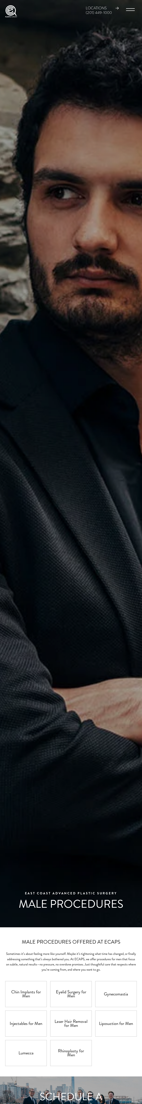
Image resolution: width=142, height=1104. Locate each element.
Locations (96, 8)
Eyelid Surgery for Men (71, 994)
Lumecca (26, 1053)
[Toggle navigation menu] (130, 10)
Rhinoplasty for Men (71, 1053)
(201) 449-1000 (99, 12)
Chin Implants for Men (26, 994)
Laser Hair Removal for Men (71, 1023)
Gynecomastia (116, 994)
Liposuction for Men (116, 1023)
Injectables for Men (26, 1023)
